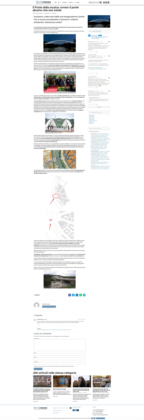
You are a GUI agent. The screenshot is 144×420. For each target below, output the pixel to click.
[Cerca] (101, 2)
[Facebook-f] (73, 410)
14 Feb (102, 91)
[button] (69, 295)
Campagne (64, 2)
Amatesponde (91, 115)
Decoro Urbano (92, 118)
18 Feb (102, 41)
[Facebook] (104, 2)
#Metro (105, 63)
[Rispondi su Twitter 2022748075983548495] (89, 104)
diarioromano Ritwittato (93, 54)
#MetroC (94, 57)
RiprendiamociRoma (93, 120)
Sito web (36, 361)
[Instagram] (108, 2)
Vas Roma (91, 123)
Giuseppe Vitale (94, 158)
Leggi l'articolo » (35, 401)
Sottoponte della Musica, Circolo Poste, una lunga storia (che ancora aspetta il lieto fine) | (54, 329)
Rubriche (71, 2)
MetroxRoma (91, 119)
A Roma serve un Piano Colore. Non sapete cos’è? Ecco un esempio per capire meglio (100, 159)
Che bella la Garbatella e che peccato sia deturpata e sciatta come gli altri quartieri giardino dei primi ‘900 (100, 135)
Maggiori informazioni (100, 418)
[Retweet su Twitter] (88, 54)
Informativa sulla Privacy (57, 410)
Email (35, 357)
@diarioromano (96, 41)
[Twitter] (106, 2)
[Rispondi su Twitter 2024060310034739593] (89, 51)
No (94, 418)
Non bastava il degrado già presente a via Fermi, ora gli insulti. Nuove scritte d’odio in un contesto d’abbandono (100, 167)
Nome (35, 352)
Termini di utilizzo (56, 412)
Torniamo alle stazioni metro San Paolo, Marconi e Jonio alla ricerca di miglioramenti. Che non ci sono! (101, 390)
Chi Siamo (77, 2)
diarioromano (91, 41)
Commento (36, 338)
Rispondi (38, 324)
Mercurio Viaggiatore (92, 56)
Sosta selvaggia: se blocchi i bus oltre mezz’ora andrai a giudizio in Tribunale (100, 163)
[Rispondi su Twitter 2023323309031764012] (89, 73)
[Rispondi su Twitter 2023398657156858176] (89, 87)
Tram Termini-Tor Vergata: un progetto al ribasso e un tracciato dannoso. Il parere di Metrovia (99, 155)
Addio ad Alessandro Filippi (101, 145)
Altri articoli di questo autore (49, 306)
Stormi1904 (90, 77)
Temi (59, 2)
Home (55, 2)
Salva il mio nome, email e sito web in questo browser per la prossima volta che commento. (54, 366)
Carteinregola (91, 116)
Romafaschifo (91, 122)
